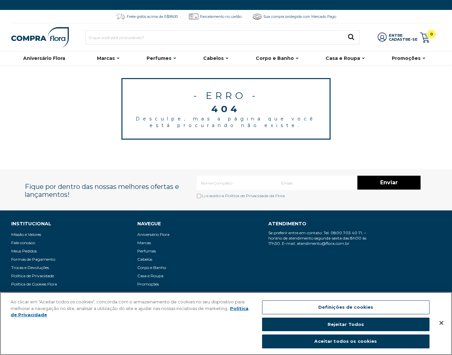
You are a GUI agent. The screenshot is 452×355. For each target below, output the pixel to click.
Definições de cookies (346, 307)
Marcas (106, 58)
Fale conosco (23, 242)
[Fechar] (441, 323)
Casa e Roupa (343, 58)
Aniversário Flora (44, 58)
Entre (396, 35)
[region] (226, 323)
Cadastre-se (403, 39)
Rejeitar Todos (346, 324)
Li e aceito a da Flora (243, 195)
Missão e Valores (26, 234)
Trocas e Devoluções (30, 267)
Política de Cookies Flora (34, 284)
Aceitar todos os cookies (345, 341)
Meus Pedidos (24, 250)
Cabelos (213, 58)
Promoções (406, 58)
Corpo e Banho (275, 58)
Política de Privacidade (246, 195)
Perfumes (159, 58)
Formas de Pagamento (33, 259)
